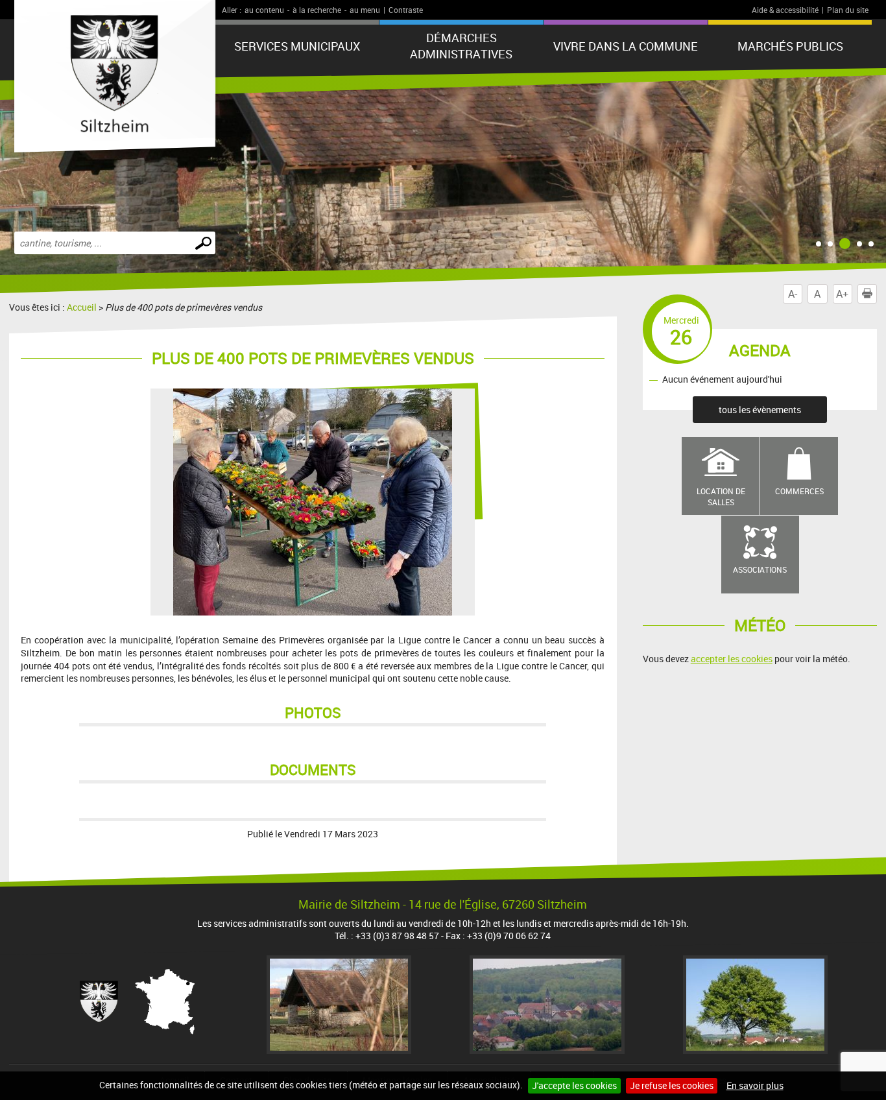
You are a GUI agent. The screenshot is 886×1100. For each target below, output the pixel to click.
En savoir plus (755, 1085)
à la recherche (317, 10)
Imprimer (876, 294)
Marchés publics (790, 46)
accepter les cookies (731, 658)
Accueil (82, 307)
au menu (365, 10)
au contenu (264, 10)
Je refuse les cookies (671, 1085)
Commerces (799, 491)
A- (792, 294)
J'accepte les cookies (574, 1085)
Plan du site (847, 10)
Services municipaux (297, 46)
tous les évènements (760, 409)
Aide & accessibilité (785, 10)
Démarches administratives (461, 46)
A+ (842, 294)
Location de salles (721, 496)
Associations (760, 569)
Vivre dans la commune (625, 46)
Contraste (406, 10)
